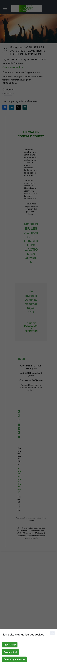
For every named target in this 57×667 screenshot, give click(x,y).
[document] (28, 648)
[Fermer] (52, 633)
